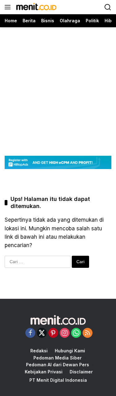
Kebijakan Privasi (43, 371)
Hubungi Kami (70, 350)
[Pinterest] (53, 333)
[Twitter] (42, 333)
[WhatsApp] (76, 333)
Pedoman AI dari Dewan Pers (57, 364)
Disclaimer (81, 371)
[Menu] (9, 7)
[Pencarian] (107, 7)
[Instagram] (65, 333)
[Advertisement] (58, 85)
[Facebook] (30, 333)
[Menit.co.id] (36, 7)
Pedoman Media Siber (57, 357)
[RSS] (87, 333)
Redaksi (39, 350)
